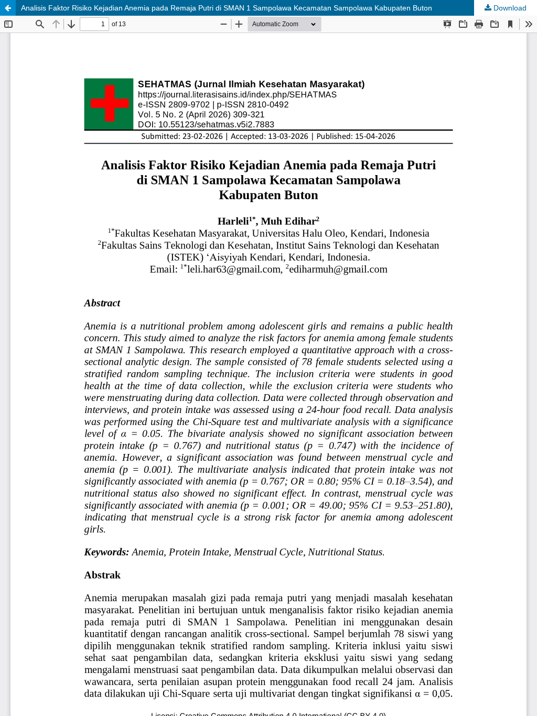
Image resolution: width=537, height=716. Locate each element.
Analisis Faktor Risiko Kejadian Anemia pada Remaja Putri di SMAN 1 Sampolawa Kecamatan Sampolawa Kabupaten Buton (226, 8)
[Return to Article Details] (8, 8)
